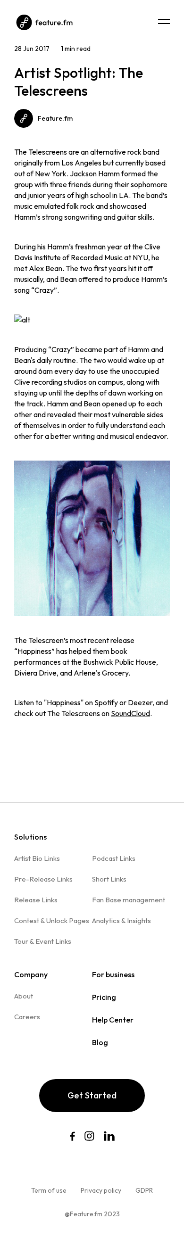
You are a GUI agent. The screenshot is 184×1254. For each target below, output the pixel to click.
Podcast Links (113, 858)
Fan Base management (128, 899)
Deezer (140, 702)
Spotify (106, 702)
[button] (164, 21)
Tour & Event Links (42, 941)
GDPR (144, 1190)
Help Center (113, 1019)
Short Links (109, 878)
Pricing (104, 997)
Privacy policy (101, 1190)
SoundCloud (130, 713)
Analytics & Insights (121, 920)
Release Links (36, 899)
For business (113, 974)
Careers (27, 1016)
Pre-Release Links (43, 878)
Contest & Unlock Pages (51, 920)
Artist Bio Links (37, 858)
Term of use (49, 1190)
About (23, 995)
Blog (100, 1042)
